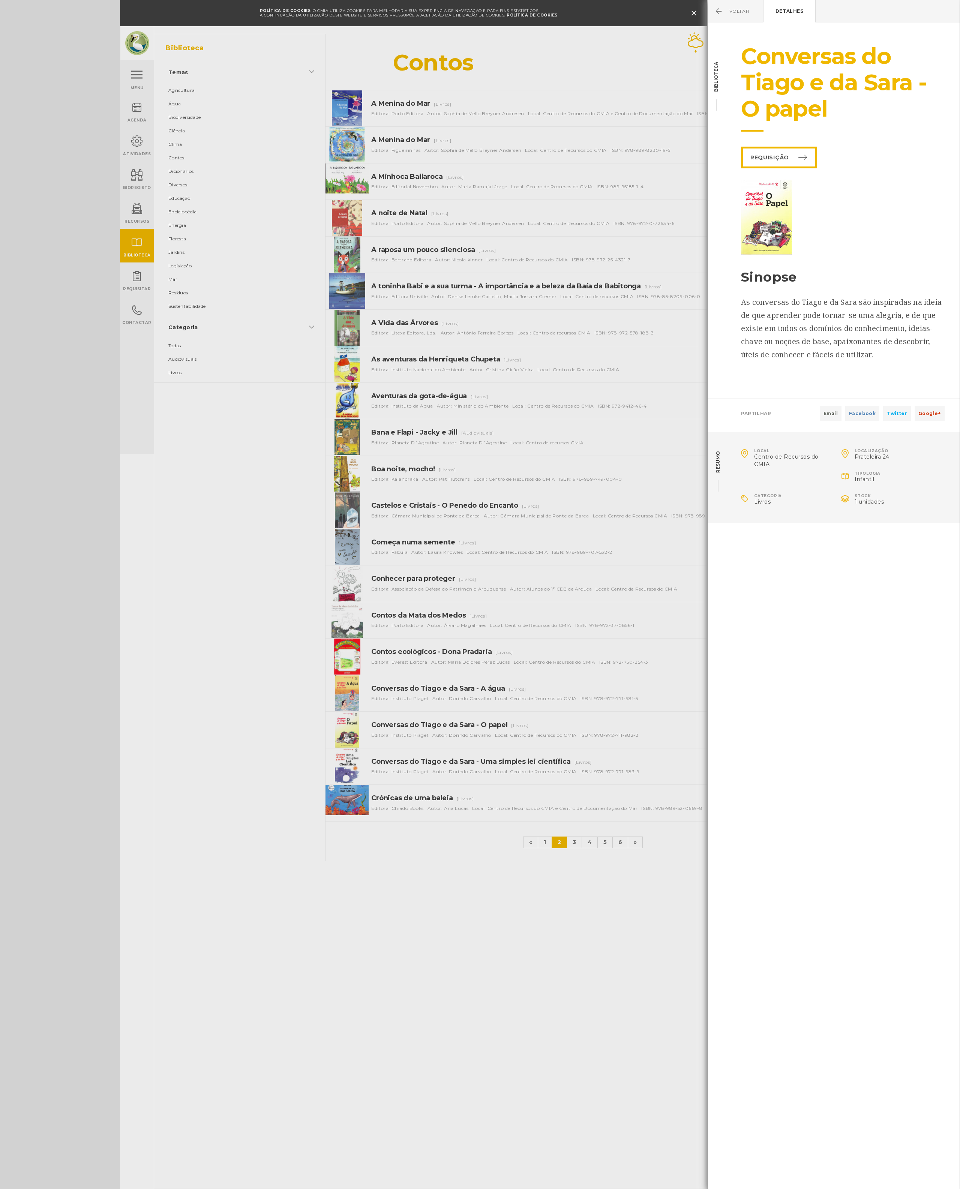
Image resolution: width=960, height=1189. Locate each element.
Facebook (862, 413)
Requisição (769, 157)
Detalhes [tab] (790, 11)
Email (831, 413)
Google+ (929, 413)
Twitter (897, 413)
